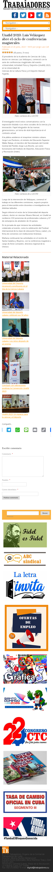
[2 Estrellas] (5, 52)
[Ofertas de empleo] (26, 628)
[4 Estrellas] (10, 52)
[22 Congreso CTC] (25, 744)
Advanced (10, 516)
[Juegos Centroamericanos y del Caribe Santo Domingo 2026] (25, 711)
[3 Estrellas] (7, 52)
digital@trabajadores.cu (38, 867)
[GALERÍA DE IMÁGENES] (25, 682)
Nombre (6, 480)
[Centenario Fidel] (25, 546)
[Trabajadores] (5, 849)
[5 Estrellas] (12, 52)
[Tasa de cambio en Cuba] (25, 811)
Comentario (7, 454)
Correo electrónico (10, 490)
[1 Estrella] (3, 52)
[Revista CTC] (25, 784)
